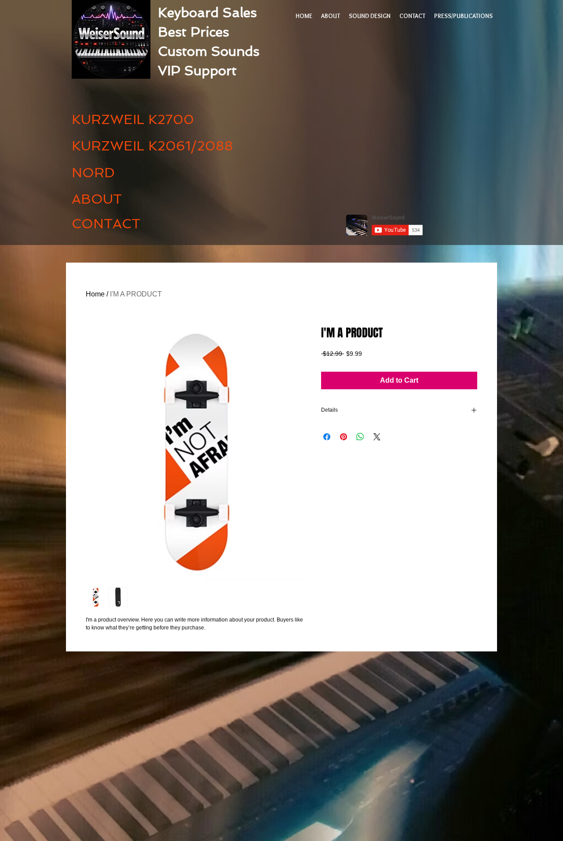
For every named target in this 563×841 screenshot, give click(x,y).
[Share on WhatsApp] (360, 436)
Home (95, 294)
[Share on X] (377, 436)
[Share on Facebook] (327, 436)
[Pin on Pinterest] (343, 436)
